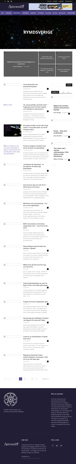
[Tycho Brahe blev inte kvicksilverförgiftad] (12, 89)
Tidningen (8, 13)
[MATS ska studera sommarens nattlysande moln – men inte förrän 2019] (12, 229)
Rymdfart (33, 13)
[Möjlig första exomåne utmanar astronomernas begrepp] (61, 103)
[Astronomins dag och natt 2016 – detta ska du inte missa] (12, 190)
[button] (74, 13)
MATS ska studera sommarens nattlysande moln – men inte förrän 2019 (35, 226)
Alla (63, 92)
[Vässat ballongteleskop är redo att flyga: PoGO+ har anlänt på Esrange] (12, 288)
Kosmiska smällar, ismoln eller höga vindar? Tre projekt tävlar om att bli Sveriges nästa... (35, 127)
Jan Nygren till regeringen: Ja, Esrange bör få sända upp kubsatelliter (33, 166)
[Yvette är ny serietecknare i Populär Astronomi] (12, 342)
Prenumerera (68, 1)
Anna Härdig (57, 112)
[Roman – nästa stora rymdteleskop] (61, 127)
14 (32, 379)
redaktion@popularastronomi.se (31, 458)
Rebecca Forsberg (58, 159)
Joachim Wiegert (17, 66)
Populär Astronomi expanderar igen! (35, 302)
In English (61, 1)
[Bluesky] (11, 1)
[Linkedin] (8, 1)
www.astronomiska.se (59, 407)
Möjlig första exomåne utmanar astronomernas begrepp (61, 108)
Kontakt (55, 1)
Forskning (25, 13)
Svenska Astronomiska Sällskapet (14, 411)
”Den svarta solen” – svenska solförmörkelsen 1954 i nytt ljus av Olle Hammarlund (61, 152)
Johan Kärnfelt (58, 135)
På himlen (41, 13)
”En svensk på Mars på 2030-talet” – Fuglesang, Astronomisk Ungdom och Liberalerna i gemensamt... (35, 107)
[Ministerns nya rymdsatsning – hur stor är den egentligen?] (12, 208)
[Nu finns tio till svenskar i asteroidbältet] (64, 70)
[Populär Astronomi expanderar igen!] (12, 307)
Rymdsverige (17, 13)
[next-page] (36, 378)
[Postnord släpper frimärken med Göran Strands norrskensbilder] (12, 151)
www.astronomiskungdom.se (60, 422)
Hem (2, 13)
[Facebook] (5, 1)
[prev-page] (5, 378)
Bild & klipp (62, 13)
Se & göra (48, 13)
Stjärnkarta (71, 13)
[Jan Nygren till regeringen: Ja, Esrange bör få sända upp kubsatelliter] (12, 169)
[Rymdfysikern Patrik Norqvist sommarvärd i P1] (47, 57)
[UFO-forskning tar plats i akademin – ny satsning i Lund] (47, 70)
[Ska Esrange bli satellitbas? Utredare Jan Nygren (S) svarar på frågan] (12, 323)
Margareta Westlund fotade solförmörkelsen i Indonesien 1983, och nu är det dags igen (35, 357)
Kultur (55, 13)
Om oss (49, 1)
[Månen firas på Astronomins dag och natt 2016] (12, 270)
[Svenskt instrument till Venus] (64, 57)
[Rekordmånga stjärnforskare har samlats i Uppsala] (12, 251)
